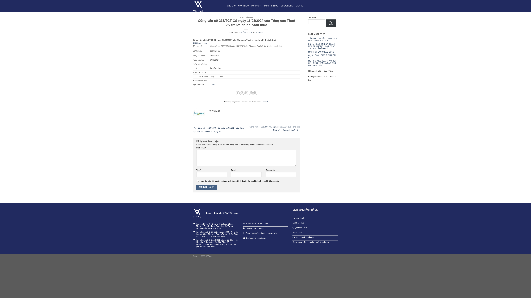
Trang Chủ (230, 6)
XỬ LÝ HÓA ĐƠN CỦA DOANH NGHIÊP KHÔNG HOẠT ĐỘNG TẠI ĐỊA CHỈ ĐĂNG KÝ (321, 46)
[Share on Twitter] (242, 93)
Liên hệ (299, 6)
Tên (198, 170)
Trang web (270, 170)
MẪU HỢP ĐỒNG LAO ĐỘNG (321, 52)
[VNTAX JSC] (207, 6)
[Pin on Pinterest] (251, 93)
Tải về (212, 85)
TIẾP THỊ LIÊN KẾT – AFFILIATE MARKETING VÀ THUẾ (322, 39)
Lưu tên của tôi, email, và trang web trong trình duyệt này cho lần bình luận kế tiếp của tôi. (240, 181)
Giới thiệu (243, 6)
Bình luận (201, 148)
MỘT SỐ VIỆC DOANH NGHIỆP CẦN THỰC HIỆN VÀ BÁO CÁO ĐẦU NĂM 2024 (322, 63)
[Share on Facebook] (238, 93)
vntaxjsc (259, 32)
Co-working (287, 6)
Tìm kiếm (312, 18)
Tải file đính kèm (200, 43)
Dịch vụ (255, 6)
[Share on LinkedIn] (255, 93)
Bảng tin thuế (271, 6)
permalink (265, 102)
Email (234, 170)
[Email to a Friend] (246, 93)
